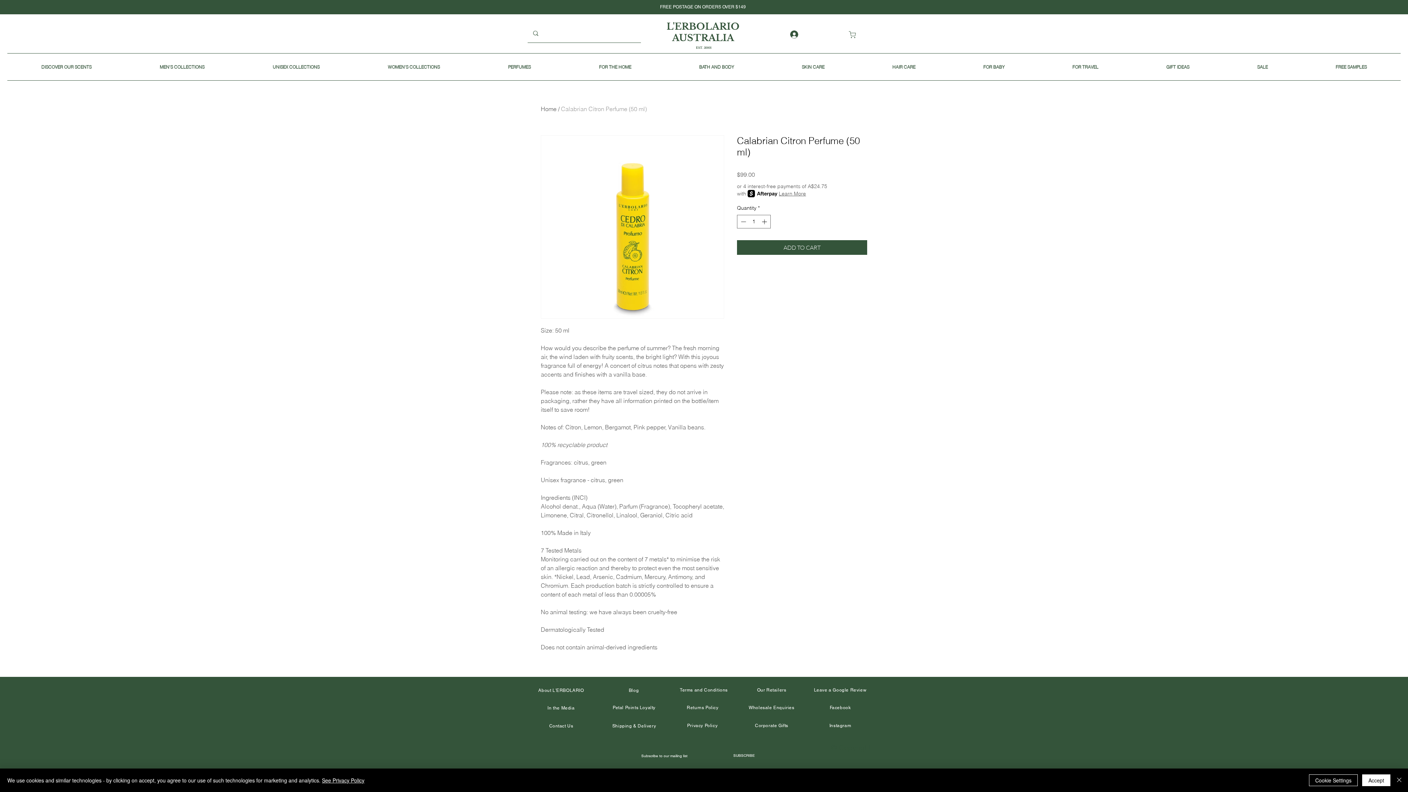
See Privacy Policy (343, 780)
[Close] (1399, 780)
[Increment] (765, 221)
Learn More (792, 193)
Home (549, 109)
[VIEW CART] (853, 34)
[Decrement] (742, 221)
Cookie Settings (1333, 780)
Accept (1376, 780)
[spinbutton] (753, 221)
